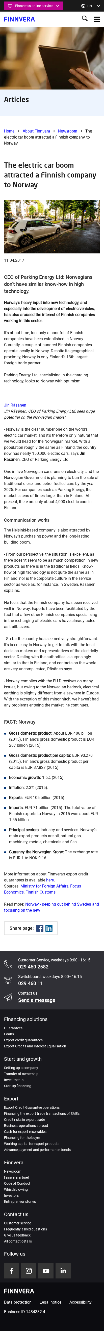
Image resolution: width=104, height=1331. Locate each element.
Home (9, 130)
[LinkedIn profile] (63, 1270)
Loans (9, 1034)
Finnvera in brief (16, 1177)
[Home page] (19, 19)
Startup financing (17, 1086)
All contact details (18, 1241)
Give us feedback (17, 1235)
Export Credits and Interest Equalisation (35, 1046)
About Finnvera (36, 130)
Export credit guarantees (23, 1040)
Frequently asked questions (25, 1229)
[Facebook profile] (11, 1270)
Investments (13, 1080)
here (50, 880)
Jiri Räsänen (15, 405)
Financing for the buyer (22, 1138)
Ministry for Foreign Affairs (44, 886)
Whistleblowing (16, 1189)
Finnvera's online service (34, 6)
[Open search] (85, 19)
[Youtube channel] (46, 1270)
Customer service (17, 1223)
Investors (11, 1195)
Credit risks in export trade (24, 1120)
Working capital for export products (31, 1144)
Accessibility (80, 1302)
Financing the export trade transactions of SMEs (42, 1114)
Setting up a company (21, 1068)
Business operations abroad (26, 1126)
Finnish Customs (40, 892)
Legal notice (50, 1302)
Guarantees (13, 1028)
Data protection (18, 1302)
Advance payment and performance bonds (37, 1150)
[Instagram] (28, 1270)
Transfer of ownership (21, 1074)
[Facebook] (40, 928)
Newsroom (67, 130)
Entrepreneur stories (20, 1202)
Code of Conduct (17, 1183)
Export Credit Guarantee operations (32, 1107)
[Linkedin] (49, 928)
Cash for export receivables (25, 1132)
